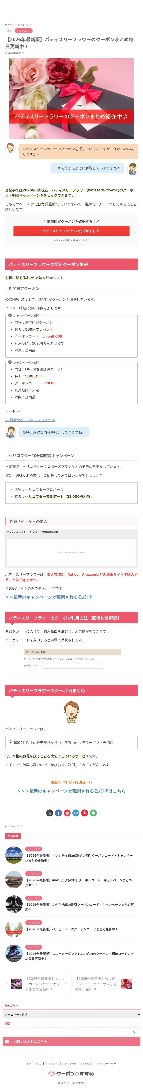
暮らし (38, 1063)
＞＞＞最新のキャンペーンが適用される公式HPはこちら (71, 790)
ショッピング (15, 826)
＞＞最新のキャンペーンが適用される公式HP (48, 597)
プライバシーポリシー (105, 1063)
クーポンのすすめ (73, 11)
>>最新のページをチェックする (30, 420)
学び (29, 1063)
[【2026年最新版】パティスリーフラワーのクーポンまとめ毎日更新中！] (75, 812)
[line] (93, 812)
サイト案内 (85, 1063)
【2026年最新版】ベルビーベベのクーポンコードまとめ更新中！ (71, 929)
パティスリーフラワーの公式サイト (68, 231)
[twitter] (49, 812)
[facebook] (58, 812)
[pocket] (67, 812)
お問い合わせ (69, 1063)
